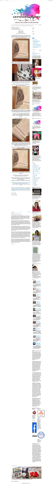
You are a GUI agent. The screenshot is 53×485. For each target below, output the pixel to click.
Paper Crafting (25, 189)
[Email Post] (25, 187)
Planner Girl (34, 174)
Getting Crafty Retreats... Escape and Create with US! (37, 47)
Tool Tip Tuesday (35, 180)
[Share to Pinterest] (29, 187)
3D (33, 163)
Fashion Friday (35, 170)
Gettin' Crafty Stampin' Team (36, 171)
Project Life (34, 175)
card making (17, 188)
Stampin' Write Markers (36, 177)
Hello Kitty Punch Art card (38, 288)
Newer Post (12, 211)
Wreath (34, 183)
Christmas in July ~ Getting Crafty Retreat (38, 329)
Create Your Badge (34, 433)
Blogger (30, 483)
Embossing (28, 188)
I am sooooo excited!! (35, 43)
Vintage (14, 190)
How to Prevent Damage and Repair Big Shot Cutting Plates (38, 282)
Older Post (29, 211)
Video (33, 181)
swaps (12, 190)
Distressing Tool (25, 188)
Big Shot (14, 188)
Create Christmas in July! (38, 315)
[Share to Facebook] (28, 187)
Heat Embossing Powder (20, 189)
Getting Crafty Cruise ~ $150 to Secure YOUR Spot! (38, 322)
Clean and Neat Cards (35, 168)
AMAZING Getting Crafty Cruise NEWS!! (36, 54)
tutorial (34, 185)
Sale (33, 176)
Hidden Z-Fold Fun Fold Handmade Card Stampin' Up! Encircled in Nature (38, 343)
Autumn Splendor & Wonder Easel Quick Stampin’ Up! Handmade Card (36, 42)
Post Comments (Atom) (17, 213)
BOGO (34, 164)
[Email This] (26, 187)
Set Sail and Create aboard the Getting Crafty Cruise (38, 336)
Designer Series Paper (35, 169)
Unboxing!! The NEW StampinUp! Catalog (38, 302)
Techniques (34, 179)
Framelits (13, 189)
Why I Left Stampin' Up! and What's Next (38, 309)
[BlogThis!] (27, 187)
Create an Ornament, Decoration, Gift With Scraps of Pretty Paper (37, 44)
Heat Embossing (16, 189)
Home (21, 211)
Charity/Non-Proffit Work (36, 167)
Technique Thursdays (35, 178)
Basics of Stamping (35, 165)
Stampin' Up (28, 189)
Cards (19, 188)
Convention (21, 188)
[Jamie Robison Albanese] (34, 432)
